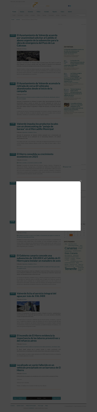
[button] (81, 181)
